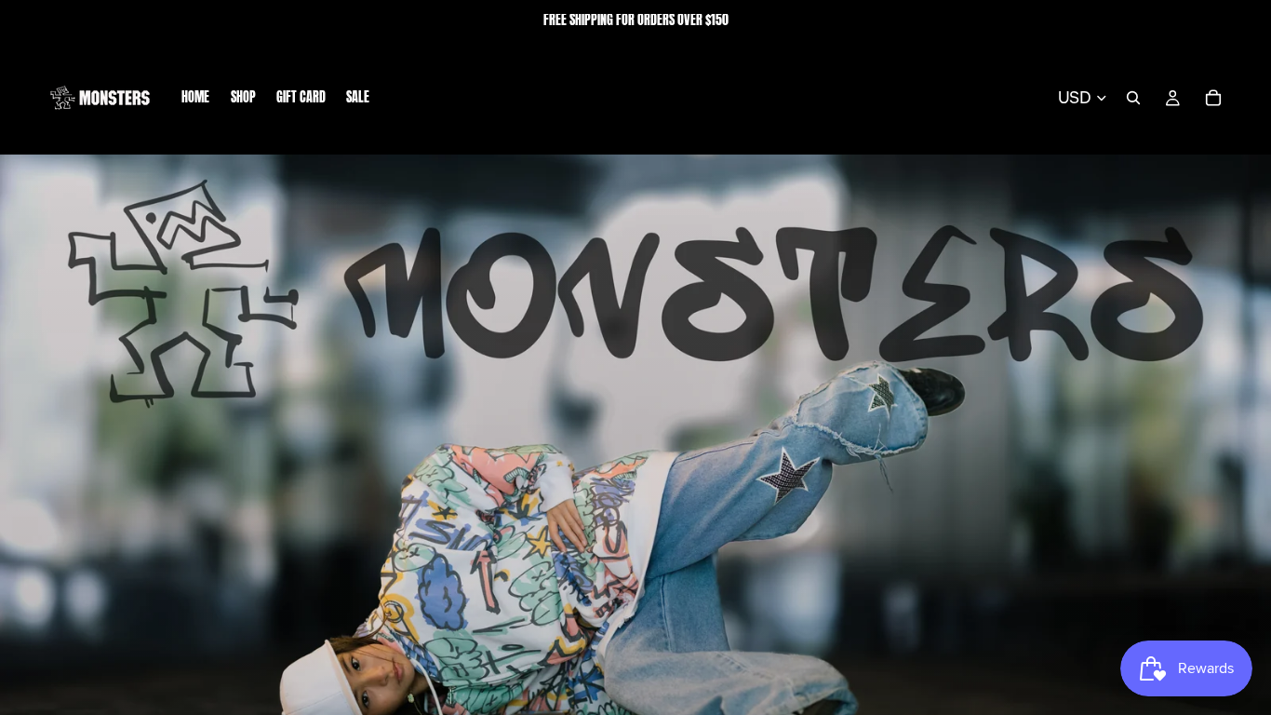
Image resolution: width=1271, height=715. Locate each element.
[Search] (1133, 97)
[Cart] (1213, 97)
